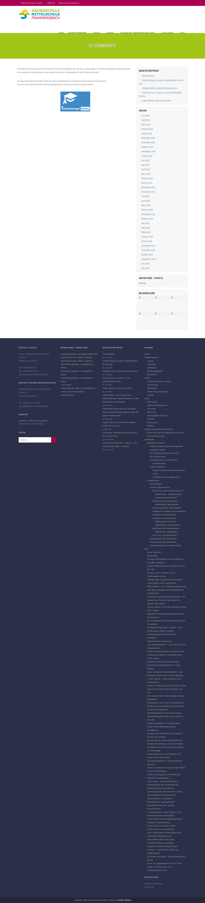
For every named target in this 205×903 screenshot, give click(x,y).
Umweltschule (153, 480)
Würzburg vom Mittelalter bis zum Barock (164, 733)
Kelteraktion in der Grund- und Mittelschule (165, 703)
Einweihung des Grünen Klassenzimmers (164, 740)
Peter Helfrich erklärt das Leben (160, 839)
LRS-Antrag (66, 385)
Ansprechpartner (77, 33)
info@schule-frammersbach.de (68, 3)
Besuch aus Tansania (156, 737)
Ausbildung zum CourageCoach (166, 477)
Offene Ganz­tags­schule (157, 405)
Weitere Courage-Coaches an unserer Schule (166, 686)
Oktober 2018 (147, 255)
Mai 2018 (145, 268)
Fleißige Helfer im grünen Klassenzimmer (159, 88)
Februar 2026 (147, 129)
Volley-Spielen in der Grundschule (156, 100)
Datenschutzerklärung (153, 883)
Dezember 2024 (148, 187)
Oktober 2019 (147, 219)
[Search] (53, 440)
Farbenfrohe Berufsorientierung (160, 788)
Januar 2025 (146, 183)
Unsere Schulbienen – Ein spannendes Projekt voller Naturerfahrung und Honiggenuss (163, 726)
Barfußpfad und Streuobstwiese (165, 528)
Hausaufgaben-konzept (157, 416)
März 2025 (145, 174)
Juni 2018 (145, 264)
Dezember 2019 (148, 214)
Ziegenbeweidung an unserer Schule (165, 545)
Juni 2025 (145, 160)
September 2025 (148, 151)
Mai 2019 (145, 223)
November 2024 (148, 192)
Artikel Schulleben (157, 467)
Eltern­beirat (152, 375)
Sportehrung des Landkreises (159, 798)
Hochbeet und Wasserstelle (164, 515)
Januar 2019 (146, 241)
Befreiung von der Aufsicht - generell (76, 361)
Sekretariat (151, 368)
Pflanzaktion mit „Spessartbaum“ (161, 802)
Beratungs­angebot (155, 371)
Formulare (151, 409)
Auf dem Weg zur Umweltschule (160, 829)
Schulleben (167, 33)
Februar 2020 (147, 210)
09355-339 (51, 3)
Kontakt (150, 395)
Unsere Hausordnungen (157, 392)
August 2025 (146, 156)
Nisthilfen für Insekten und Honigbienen (169, 511)
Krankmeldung (67, 395)
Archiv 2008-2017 (154, 552)
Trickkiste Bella (158, 463)
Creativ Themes (124, 900)
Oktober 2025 (147, 147)
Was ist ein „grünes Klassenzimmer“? (168, 491)
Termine (150, 426)
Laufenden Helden (157, 450)
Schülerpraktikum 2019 (157, 870)
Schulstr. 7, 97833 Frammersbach (33, 421)
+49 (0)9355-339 (29, 368)
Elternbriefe (152, 402)
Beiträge (142, 283)
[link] (75, 101)
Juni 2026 (145, 115)
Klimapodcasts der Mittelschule (163, 542)
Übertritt (150, 419)
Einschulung (152, 422)
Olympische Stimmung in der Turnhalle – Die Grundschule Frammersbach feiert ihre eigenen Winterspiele (120, 412)
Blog (182, 33)
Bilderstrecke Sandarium (165, 522)
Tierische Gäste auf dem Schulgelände (166, 446)
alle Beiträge (152, 556)
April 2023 (145, 201)
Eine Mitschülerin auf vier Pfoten (163, 460)
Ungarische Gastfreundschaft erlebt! (162, 846)
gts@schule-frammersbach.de (35, 406)
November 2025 (148, 142)
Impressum (149, 887)
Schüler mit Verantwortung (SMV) (137, 33)
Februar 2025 (147, 178)
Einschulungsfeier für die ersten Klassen (164, 713)
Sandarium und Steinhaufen (164, 518)
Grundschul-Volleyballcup (158, 778)
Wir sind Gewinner (157, 457)
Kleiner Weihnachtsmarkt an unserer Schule (166, 651)
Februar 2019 (147, 237)
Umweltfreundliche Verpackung (160, 843)
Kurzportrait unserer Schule (159, 381)
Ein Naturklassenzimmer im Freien (164, 453)
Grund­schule (152, 385)
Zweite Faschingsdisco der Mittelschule (164, 775)
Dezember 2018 (148, 246)
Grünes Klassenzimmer (160, 487)
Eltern (110, 33)
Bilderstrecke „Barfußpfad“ (166, 532)
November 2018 (148, 250)
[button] (75, 99)
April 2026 (145, 120)
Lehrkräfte (151, 364)
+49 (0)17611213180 (31, 403)
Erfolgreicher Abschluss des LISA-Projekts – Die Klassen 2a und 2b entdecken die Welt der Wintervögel (166, 747)
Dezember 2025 (148, 138)
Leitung (150, 361)
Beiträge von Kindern (156, 443)
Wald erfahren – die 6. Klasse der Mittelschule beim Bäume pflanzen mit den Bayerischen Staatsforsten (120, 398)
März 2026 (145, 124)
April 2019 (145, 228)
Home (61, 33)
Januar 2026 (146, 133)
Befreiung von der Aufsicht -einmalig (76, 357)
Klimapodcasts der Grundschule (163, 539)
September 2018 (148, 259)
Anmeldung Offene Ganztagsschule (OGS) (79, 354)
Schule (96, 33)
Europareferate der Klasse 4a (159, 641)
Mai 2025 (145, 165)
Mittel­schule (152, 388)
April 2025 (145, 169)
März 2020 (145, 205)
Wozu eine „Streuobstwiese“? (165, 535)
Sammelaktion (148, 76)
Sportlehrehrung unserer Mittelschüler (163, 662)
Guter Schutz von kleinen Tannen (161, 826)
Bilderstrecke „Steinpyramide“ (167, 525)
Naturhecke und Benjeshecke (165, 501)
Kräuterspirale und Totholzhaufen (166, 508)
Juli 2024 (145, 196)
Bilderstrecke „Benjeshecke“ (167, 504)
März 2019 (145, 232)
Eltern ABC (152, 412)
